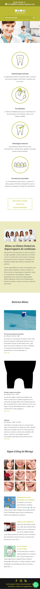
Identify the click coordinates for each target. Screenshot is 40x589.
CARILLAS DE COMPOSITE (25, 522)
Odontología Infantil (20, 73)
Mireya (9, 336)
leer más (6, 353)
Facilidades (20, 108)
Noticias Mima (20, 302)
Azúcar (7, 420)
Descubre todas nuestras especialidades (20, 204)
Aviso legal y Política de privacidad (18, 584)
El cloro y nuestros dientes (14, 334)
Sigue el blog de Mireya (20, 451)
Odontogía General (20, 143)
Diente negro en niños (12, 392)
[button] (36, 585)
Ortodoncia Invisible (20, 178)
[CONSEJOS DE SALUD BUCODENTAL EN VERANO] (10, 508)
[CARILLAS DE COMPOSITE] (10, 532)
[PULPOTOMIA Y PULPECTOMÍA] (10, 557)
